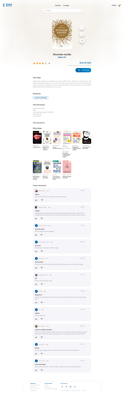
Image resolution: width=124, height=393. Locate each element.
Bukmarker (47, 387)
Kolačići (84, 390)
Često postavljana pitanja (51, 389)
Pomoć (46, 385)
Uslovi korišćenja (65, 390)
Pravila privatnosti (75, 390)
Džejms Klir (62, 57)
